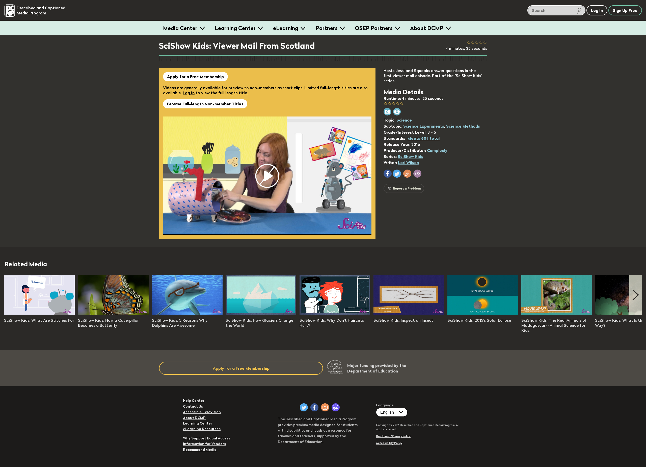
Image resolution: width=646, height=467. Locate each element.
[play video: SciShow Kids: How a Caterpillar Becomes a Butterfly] (113, 313)
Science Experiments (423, 126)
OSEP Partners (374, 28)
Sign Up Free (625, 10)
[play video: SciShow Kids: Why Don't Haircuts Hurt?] (335, 313)
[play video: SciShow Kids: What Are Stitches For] (39, 313)
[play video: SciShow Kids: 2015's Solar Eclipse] (482, 313)
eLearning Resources (202, 429)
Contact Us (193, 406)
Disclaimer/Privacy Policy (393, 436)
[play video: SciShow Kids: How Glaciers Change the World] (261, 313)
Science (404, 120)
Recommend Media (200, 449)
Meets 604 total (424, 138)
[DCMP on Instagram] (325, 407)
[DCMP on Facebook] (314, 407)
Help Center (193, 400)
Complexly (437, 150)
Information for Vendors (204, 443)
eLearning (285, 28)
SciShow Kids (410, 156)
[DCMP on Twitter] (304, 407)
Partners (327, 28)
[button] (388, 174)
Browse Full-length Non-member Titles (205, 103)
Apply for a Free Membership (195, 76)
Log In (189, 92)
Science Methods (463, 126)
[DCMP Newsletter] (336, 407)
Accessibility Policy (389, 443)
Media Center (180, 28)
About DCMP (426, 28)
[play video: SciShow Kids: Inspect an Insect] (408, 313)
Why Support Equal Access (206, 438)
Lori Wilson (408, 162)
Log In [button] (597, 10)
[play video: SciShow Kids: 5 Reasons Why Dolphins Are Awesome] (187, 313)
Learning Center (235, 28)
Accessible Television (202, 412)
